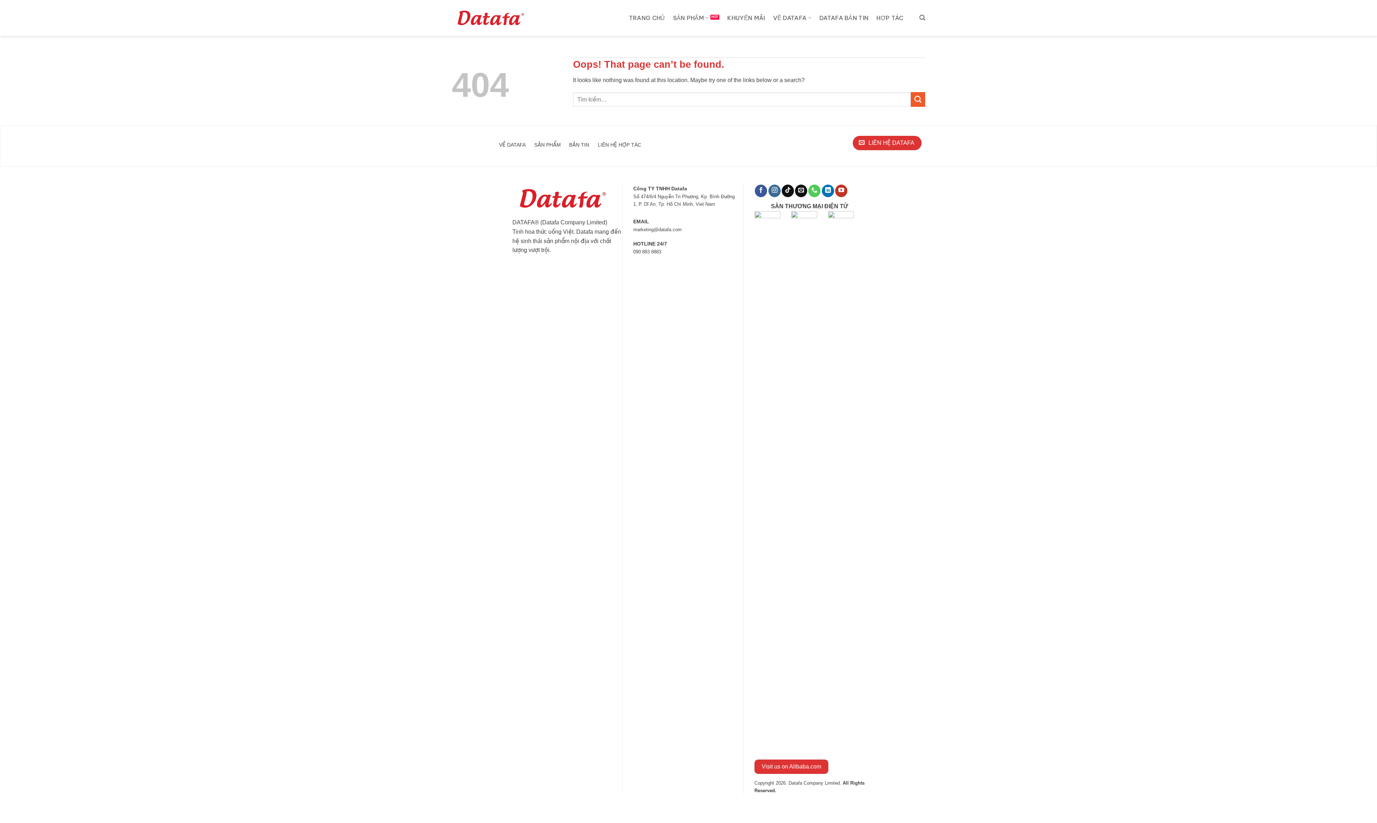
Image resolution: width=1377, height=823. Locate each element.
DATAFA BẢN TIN (844, 18)
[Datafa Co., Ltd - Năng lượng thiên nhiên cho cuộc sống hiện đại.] (492, 18)
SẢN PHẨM (688, 18)
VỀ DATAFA (790, 18)
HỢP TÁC (889, 18)
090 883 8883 (647, 251)
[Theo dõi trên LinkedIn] (828, 191)
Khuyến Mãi (746, 18)
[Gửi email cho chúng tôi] (801, 191)
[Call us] (814, 191)
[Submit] (918, 99)
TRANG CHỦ (647, 18)
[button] (922, 18)
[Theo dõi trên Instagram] (774, 191)
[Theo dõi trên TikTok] (788, 191)
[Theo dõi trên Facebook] (761, 191)
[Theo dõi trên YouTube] (841, 191)
